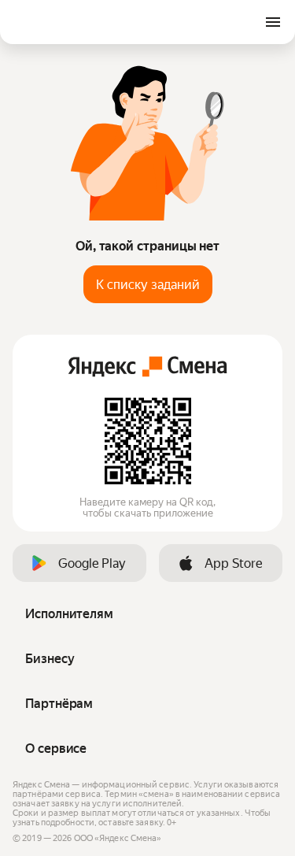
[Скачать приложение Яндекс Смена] (148, 441)
